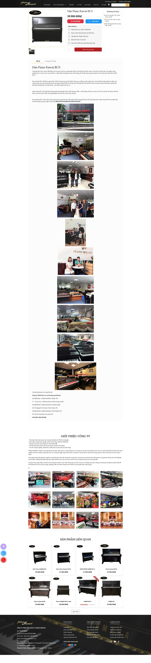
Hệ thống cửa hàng (110, 1)
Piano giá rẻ (67, 627)
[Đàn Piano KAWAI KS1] (39, 559)
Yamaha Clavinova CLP (70, 637)
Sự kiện (104, 5)
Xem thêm (76, 611)
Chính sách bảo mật (116, 627)
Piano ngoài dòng (69, 635)
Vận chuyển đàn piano (93, 635)
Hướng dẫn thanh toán (117, 637)
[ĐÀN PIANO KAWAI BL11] (87, 559)
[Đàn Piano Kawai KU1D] (63, 559)
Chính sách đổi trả (115, 630)
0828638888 (127, 1)
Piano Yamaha (68, 630)
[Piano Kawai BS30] (39, 591)
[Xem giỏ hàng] (108, 5)
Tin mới (71, 5)
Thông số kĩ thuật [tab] (50, 61)
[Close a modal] (1, 327)
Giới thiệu (47, 5)
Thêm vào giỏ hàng (88, 49)
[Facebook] (119, 642)
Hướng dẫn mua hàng (116, 635)
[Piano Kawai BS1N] (111, 559)
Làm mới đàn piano (92, 630)
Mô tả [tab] (38, 61)
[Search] (127, 5)
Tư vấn (79, 5)
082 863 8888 (32, 633)
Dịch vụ (96, 5)
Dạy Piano (87, 5)
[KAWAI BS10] (87, 591)
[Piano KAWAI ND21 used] (63, 591)
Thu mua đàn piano (92, 632)
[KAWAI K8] (111, 591)
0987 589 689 (34, 636)
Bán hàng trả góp (115, 632)
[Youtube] (115, 642)
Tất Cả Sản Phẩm (58, 5)
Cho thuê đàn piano (93, 637)
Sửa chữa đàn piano (93, 627)
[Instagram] (111, 642)
